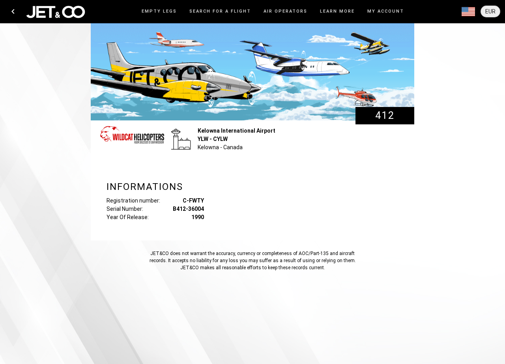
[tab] (159, 11)
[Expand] (468, 12)
